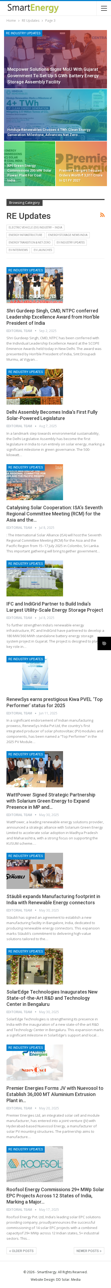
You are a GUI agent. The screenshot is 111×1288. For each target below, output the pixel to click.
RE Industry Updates (23, 33)
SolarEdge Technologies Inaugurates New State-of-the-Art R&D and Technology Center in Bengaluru (52, 998)
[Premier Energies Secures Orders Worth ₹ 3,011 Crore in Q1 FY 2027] (81, 163)
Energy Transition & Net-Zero (30, 242)
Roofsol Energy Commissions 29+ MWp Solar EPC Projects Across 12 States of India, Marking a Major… (55, 1196)
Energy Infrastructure (25, 235)
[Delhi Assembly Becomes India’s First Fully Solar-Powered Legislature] (34, 387)
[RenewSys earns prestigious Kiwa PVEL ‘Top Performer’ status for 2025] (34, 674)
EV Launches (43, 250)
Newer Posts (88, 1251)
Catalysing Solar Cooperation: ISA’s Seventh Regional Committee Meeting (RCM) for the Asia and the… (54, 514)
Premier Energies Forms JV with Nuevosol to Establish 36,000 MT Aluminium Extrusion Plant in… (54, 1094)
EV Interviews (18, 250)
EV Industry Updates (71, 242)
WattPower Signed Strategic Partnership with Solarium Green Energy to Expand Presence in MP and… (50, 801)
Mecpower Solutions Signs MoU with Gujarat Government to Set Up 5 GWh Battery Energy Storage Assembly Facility (53, 75)
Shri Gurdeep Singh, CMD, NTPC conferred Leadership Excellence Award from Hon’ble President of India (52, 317)
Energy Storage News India (68, 235)
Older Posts (22, 1251)
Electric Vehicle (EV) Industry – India (35, 227)
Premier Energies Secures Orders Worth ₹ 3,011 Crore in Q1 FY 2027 (81, 175)
